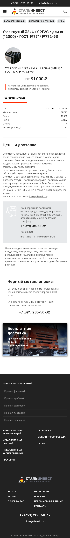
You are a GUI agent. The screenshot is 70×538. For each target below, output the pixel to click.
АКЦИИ (12, 496)
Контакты (8, 193)
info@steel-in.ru (48, 3)
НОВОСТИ (39, 496)
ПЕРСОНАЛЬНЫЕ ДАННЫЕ (48, 501)
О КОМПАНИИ (41, 491)
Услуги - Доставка (24, 179)
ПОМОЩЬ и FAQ (16, 501)
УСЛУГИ (12, 491)
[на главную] (32, 11)
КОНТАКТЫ (40, 506)
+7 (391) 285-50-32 (22, 3)
